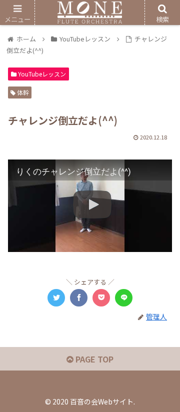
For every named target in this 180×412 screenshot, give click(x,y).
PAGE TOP (94, 359)
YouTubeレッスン (41, 74)
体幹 (22, 92)
